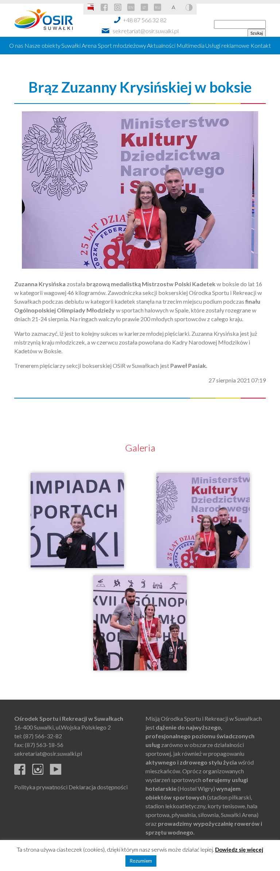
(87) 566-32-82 (42, 735)
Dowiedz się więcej (239, 849)
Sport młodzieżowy (122, 45)
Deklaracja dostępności (98, 786)
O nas (16, 45)
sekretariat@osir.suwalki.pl (146, 30)
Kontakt (260, 45)
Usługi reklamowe (227, 45)
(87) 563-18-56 (44, 744)
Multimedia (190, 45)
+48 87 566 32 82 (145, 19)
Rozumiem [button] (141, 861)
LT (144, 7)
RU (157, 7)
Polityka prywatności (40, 786)
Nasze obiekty (42, 45)
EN (130, 7)
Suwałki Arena (79, 45)
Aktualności (161, 45)
